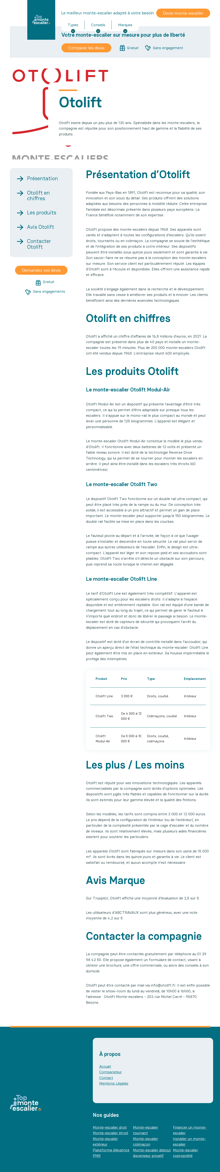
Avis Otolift (40, 227)
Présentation (42, 178)
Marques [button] (125, 24)
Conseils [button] (98, 24)
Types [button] (73, 24)
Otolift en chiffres (38, 195)
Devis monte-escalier (183, 13)
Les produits (41, 212)
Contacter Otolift (39, 244)
